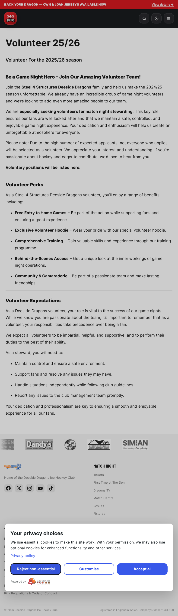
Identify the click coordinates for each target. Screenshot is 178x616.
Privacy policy (22, 555)
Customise (89, 569)
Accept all (142, 569)
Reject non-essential (36, 569)
